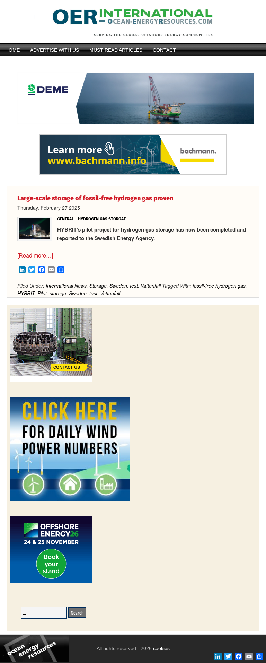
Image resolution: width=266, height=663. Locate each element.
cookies (161, 648)
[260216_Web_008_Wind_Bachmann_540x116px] (133, 173)
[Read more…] (35, 255)
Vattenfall (151, 285)
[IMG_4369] (133, 131)
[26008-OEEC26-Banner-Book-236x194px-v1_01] (51, 582)
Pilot (42, 293)
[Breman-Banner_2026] (51, 381)
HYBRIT (26, 293)
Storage (98, 285)
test (134, 285)
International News (66, 285)
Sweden (118, 285)
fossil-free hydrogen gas (219, 285)
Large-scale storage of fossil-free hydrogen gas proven (95, 198)
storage (58, 293)
